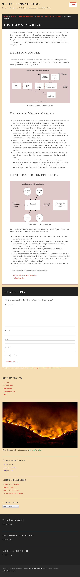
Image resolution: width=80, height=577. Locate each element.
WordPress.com (9, 571)
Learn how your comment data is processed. (45, 368)
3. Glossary (7, 388)
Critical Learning (18, 278)
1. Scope (5, 382)
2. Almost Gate (8, 487)
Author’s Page (7, 524)
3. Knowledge (8, 471)
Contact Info (6, 540)
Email (7, 339)
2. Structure (7, 385)
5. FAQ (4, 394)
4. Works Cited (8, 391)
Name (7, 331)
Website (8, 347)
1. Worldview (7, 465)
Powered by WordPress (37, 568)
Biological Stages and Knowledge (24, 275)
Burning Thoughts (35, 450)
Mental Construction (21, 3)
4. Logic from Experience (12, 493)
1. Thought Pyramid (10, 484)
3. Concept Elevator (10, 490)
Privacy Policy (7, 555)
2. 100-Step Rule (9, 468)
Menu (73, 5)
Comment (8, 305)
